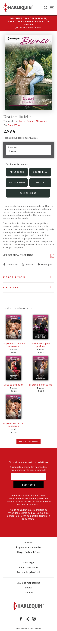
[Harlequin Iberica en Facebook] (20, 619)
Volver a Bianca (31, 441)
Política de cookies (28, 567)
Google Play (40, 172)
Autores (28, 542)
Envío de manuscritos (28, 583)
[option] (28, 23)
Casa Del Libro (28, 193)
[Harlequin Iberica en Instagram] (34, 619)
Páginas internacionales (28, 547)
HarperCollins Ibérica (28, 552)
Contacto (28, 592)
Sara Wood (14, 124)
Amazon (40, 182)
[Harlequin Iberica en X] (27, 619)
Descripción (14, 277)
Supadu (38, 628)
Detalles (11, 287)
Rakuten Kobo (17, 182)
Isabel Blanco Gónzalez (33, 120)
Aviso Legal (28, 562)
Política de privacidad (28, 572)
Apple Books (17, 172)
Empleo (28, 587)
